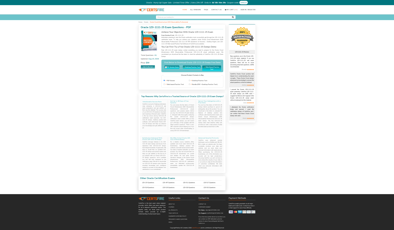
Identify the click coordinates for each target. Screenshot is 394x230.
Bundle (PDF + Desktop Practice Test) (204, 84)
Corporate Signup (204, 207)
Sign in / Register (248, 10)
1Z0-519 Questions (169, 187)
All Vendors (195, 10)
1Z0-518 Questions (148, 187)
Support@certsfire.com (215, 213)
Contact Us (216, 10)
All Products (173, 210)
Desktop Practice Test (199, 80)
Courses (171, 207)
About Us (172, 204)
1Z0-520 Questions (189, 187)
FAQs (206, 10)
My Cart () (232, 10)
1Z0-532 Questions (209, 187)
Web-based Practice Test (174, 84)
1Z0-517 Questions (209, 183)
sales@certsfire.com (213, 210)
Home (185, 10)
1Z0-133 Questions (148, 183)
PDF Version (170, 80)
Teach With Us (173, 213)
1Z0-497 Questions (169, 183)
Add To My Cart (148, 67)
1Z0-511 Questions (189, 183)
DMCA (170, 222)
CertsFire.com (196, 228)
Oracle (146, 22)
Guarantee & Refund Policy (177, 216)
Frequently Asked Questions (178, 219)
